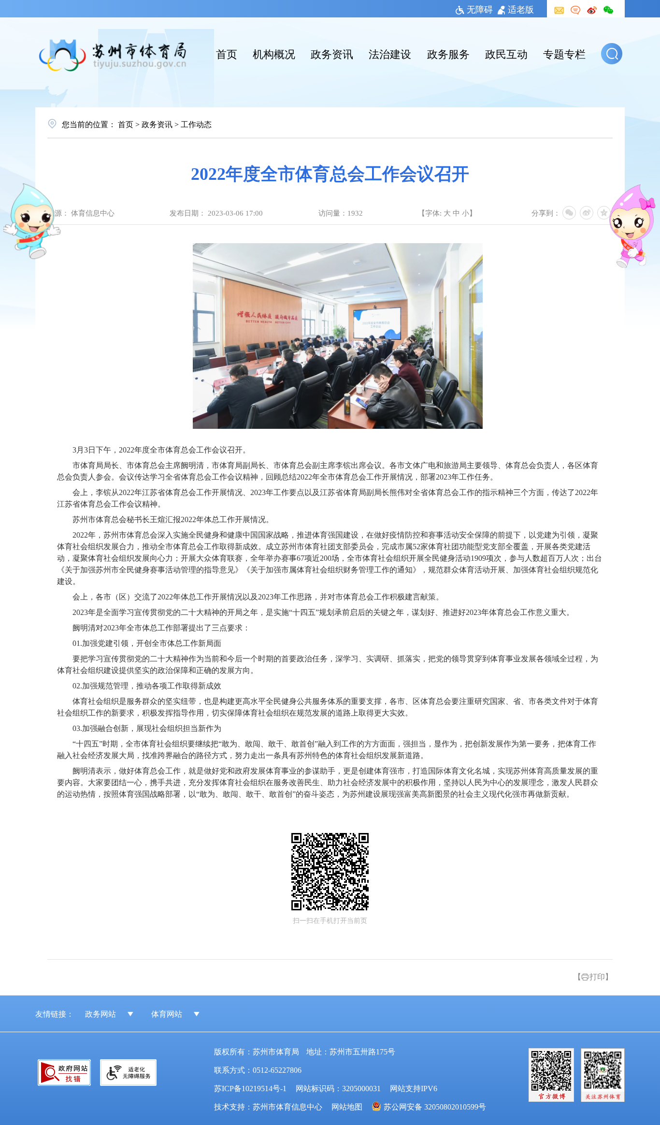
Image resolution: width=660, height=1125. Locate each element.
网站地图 (346, 1106)
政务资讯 (332, 53)
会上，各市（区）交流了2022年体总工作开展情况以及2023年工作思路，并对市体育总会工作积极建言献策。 (258, 597)
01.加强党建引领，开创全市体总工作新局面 (146, 643)
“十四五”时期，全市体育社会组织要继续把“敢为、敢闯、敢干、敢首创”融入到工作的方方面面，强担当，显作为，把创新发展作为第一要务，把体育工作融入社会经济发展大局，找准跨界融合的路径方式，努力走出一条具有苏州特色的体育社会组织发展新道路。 (326, 750)
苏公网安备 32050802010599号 (435, 1106)
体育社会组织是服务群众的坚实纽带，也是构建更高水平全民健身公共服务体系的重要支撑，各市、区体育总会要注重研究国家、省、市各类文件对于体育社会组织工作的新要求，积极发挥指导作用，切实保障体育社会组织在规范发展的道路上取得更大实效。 (327, 707)
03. (146, 728)
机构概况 (274, 53)
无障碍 (480, 8)
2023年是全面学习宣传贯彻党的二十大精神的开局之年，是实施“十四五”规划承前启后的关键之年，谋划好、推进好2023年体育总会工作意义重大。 (323, 612)
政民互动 (506, 53)
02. (146, 686)
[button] (611, 53)
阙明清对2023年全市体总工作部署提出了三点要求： (161, 628)
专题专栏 (564, 53)
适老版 (521, 8)
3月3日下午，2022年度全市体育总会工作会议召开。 (161, 450)
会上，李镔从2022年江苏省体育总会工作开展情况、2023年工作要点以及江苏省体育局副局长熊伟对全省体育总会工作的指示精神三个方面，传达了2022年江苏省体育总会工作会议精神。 (327, 498)
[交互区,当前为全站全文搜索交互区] (613, 53)
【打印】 (593, 976)
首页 (226, 53)
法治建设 (390, 53)
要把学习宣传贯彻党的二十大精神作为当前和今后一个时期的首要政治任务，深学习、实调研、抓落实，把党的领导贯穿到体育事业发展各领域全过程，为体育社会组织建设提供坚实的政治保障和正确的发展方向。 (327, 664)
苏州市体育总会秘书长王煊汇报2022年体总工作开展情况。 (172, 519)
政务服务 (448, 53)
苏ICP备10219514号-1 (250, 1088)
